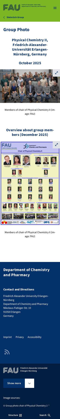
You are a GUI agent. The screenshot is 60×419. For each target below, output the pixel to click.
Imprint (7, 337)
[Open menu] (55, 8)
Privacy (20, 337)
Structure (13, 415)
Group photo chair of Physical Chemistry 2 (27, 405)
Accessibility (34, 337)
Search (43, 415)
